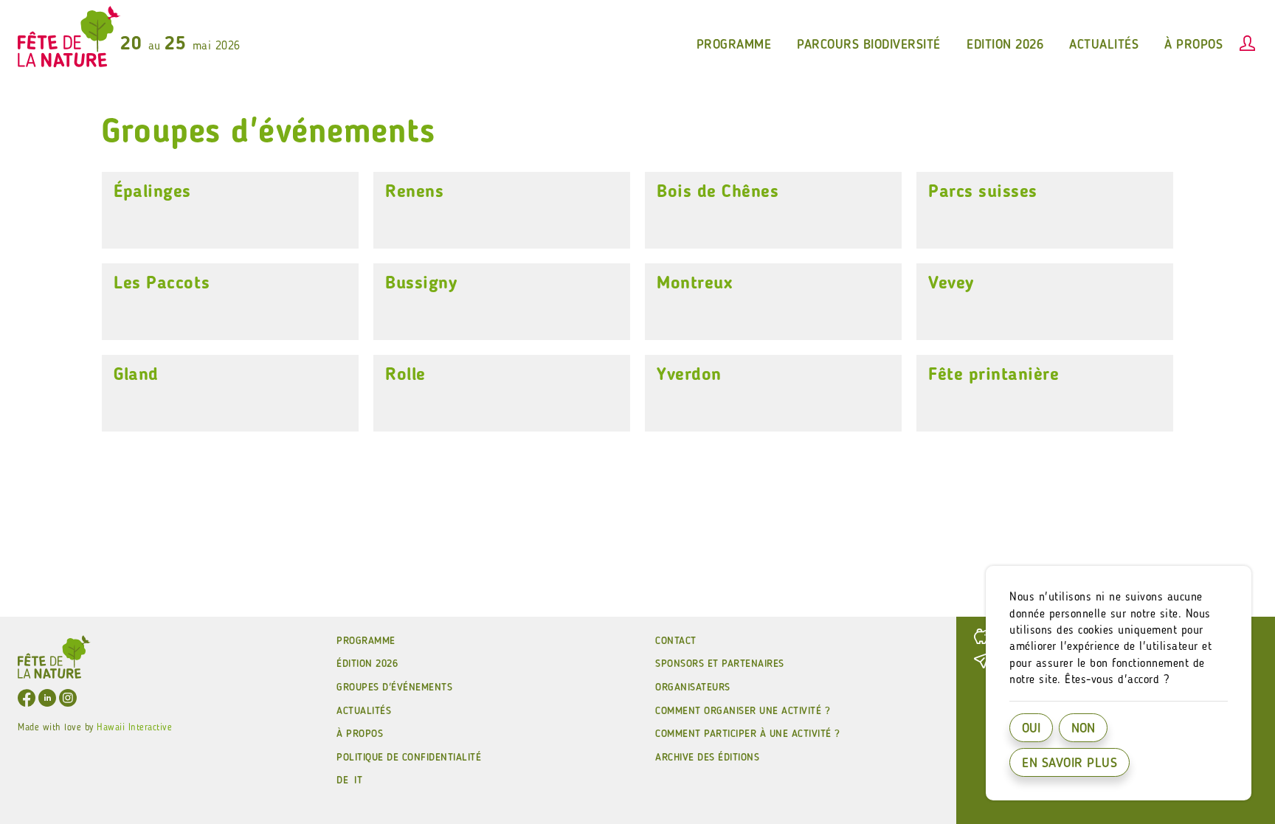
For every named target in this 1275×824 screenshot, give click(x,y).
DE (342, 780)
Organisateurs (692, 687)
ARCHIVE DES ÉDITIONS (707, 757)
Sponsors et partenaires (719, 664)
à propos (1193, 45)
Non (1083, 728)
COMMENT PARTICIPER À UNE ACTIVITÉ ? (747, 734)
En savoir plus (1069, 763)
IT (358, 780)
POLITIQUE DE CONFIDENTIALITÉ (408, 757)
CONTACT (676, 641)
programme (734, 45)
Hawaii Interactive (134, 728)
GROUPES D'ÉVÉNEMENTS (394, 687)
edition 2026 (1005, 45)
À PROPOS (359, 734)
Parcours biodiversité (869, 45)
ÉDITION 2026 (367, 664)
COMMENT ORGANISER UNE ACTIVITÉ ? (742, 711)
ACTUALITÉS (363, 711)
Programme (365, 641)
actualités (1103, 45)
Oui (1031, 728)
